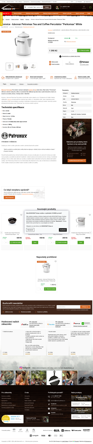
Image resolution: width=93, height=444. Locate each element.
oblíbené (84, 8)
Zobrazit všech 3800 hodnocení (60, 325)
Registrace (88, 1)
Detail (35, 242)
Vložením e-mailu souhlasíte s (72, 309)
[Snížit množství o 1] (71, 50)
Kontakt (55, 1)
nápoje (9, 99)
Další (88, 13)
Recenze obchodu (29, 407)
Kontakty (27, 410)
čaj (35, 90)
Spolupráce (26, 1)
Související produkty (32, 84)
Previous (1, 233)
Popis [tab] (4, 84)
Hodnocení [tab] (13, 84)
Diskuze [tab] (21, 84)
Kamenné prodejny (35, 1)
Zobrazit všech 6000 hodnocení (34, 325)
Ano (72, 117)
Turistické (83, 114)
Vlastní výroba (10, 1)
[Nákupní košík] (89, 7)
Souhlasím (63, 230)
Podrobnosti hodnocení (28, 27)
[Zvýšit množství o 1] (75, 50)
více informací (81, 399)
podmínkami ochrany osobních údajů (79, 309)
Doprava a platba (5, 396)
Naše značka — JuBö (30, 400)
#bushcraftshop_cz (69, 368)
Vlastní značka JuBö (84, 77)
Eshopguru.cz (88, 441)
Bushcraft (73, 114)
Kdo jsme (27, 396)
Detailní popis (51, 33)
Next (90, 233)
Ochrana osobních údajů (7, 407)
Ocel (72, 108)
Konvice (50, 30)
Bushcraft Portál (46, 1)
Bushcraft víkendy (29, 403)
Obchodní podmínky (6, 403)
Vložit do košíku (16, 242)
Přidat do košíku (85, 50)
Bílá (72, 105)
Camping (79, 114)
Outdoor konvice (75, 93)
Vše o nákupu (18, 1)
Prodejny (27, 398)
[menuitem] (6, 13)
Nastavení (30, 230)
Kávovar (3, 90)
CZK (72, 1)
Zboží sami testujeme (36, 77)
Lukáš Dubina (65, 441)
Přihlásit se (85, 307)
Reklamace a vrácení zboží (8, 405)
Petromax (9, 90)
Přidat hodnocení (57, 174)
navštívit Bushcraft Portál (76, 160)
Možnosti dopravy (71, 41)
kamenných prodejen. (27, 194)
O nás (3, 1)
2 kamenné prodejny (60, 77)
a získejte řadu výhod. (71, 56)
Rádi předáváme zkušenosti (14, 77)
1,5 (73, 111)
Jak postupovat (9, 197)
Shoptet (77, 441)
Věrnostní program (6, 398)
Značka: (84, 62)
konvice (30, 90)
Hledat (47, 7)
